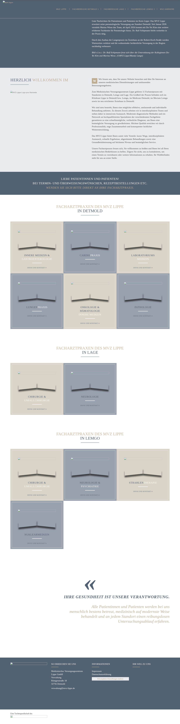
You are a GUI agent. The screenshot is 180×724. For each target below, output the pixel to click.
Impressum (97, 671)
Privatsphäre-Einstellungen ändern (110, 679)
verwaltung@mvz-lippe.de (63, 688)
